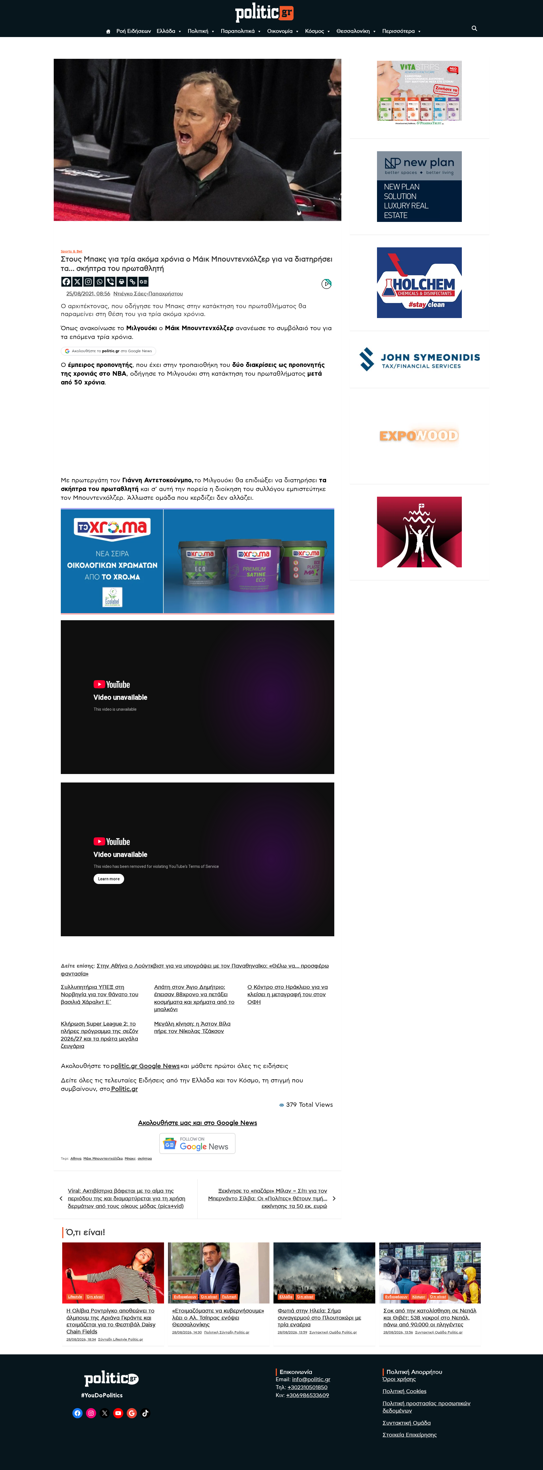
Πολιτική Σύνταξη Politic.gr (226, 1332)
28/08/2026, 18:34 (81, 1339)
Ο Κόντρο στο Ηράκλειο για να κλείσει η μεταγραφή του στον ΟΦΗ (287, 995)
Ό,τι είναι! (95, 1296)
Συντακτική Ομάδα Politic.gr (333, 1332)
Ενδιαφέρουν (185, 1296)
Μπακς (130, 1158)
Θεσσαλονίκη (353, 31)
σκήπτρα (145, 1158)
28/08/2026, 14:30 (187, 1332)
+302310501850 (307, 1387)
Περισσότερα (398, 31)
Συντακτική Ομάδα (407, 1423)
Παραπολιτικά (238, 31)
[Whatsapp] (99, 282)
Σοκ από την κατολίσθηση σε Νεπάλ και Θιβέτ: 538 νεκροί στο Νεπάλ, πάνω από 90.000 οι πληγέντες (430, 1318)
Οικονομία (280, 31)
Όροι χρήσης (399, 1379)
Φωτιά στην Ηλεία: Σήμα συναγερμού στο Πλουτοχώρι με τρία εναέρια (319, 1318)
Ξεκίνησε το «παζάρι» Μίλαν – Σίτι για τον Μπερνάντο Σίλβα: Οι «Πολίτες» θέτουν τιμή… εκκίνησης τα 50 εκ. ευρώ (267, 1198)
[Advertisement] (197, 432)
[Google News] (143, 282)
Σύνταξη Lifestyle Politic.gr (120, 1339)
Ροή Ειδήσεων (134, 31)
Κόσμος (314, 31)
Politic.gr (124, 1089)
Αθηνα (75, 1158)
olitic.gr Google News (147, 1066)
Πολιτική (198, 31)
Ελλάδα (166, 31)
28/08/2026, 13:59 (292, 1332)
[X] (77, 282)
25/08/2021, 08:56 (88, 294)
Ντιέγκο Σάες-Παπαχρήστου (148, 294)
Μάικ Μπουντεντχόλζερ (103, 1158)
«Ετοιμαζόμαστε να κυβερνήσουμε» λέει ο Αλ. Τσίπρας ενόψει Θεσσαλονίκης (218, 1318)
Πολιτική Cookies (404, 1391)
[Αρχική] (108, 31)
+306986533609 (307, 1395)
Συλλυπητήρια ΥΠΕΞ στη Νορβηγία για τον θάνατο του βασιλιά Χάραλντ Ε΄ (99, 995)
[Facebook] (66, 282)
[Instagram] (88, 282)
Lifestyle (75, 1296)
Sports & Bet (71, 251)
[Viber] (110, 282)
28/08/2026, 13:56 (398, 1332)
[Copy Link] (132, 282)
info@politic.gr (311, 1379)
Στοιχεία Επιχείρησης (410, 1435)
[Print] (121, 282)
